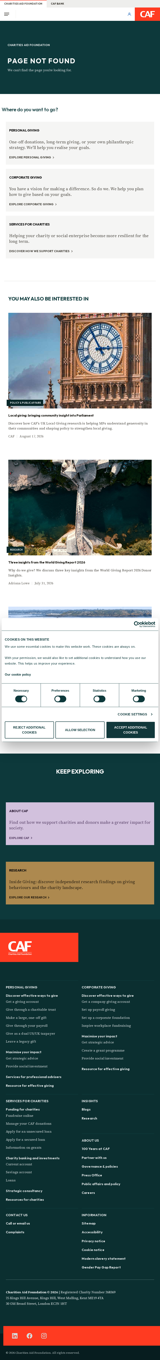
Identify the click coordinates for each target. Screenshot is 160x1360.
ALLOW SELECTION (80, 730)
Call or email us (18, 1223)
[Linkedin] (15, 1336)
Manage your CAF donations (29, 1123)
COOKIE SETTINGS (132, 714)
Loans (11, 1180)
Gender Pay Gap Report (101, 1267)
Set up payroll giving (98, 1009)
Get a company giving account (106, 1001)
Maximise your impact (24, 1052)
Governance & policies (100, 1166)
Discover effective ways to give (32, 995)
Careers (88, 1193)
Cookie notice (93, 1250)
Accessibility (92, 1232)
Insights (90, 1100)
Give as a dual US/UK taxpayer (30, 1033)
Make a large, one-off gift (26, 1017)
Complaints (15, 1232)
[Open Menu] (8, 14)
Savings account (19, 1172)
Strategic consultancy (24, 1191)
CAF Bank (57, 3)
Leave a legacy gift (21, 1041)
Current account (19, 1164)
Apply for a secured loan (25, 1139)
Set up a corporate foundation (106, 1017)
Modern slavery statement (104, 1258)
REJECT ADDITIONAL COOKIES (29, 730)
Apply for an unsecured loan (28, 1131)
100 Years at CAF (96, 1149)
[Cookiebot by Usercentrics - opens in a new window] (137, 624)
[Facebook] (29, 1336)
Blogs (86, 1109)
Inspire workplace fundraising (106, 1025)
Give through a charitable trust (31, 1009)
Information (94, 1214)
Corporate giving (99, 987)
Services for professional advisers (33, 1077)
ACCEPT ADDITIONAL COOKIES (130, 730)
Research (89, 1118)
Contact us (17, 1214)
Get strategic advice (22, 1058)
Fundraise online (19, 1115)
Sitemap (89, 1223)
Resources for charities (25, 1199)
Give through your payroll (27, 1025)
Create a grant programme (103, 1050)
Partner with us (94, 1158)
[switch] (60, 698)
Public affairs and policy (101, 1184)
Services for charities (27, 1100)
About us (90, 1140)
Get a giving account (22, 1001)
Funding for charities (23, 1109)
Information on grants (23, 1147)
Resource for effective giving (30, 1085)
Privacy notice (93, 1241)
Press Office (92, 1175)
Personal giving (21, 987)
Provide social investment (27, 1066)
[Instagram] (44, 1336)
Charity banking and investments (33, 1158)
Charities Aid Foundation (23, 3)
